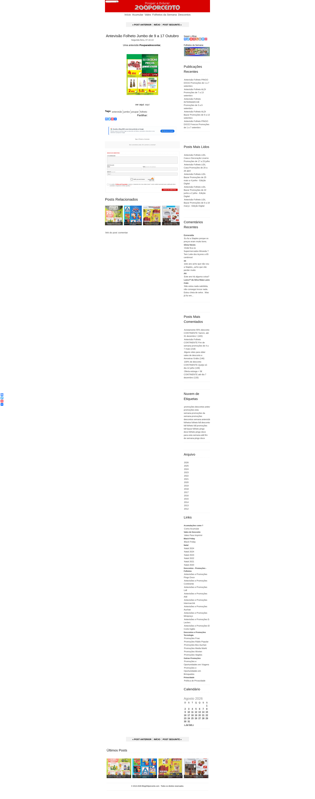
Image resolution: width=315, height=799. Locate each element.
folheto (143, 111)
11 (192, 712)
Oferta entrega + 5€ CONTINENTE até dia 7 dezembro (195, 374)
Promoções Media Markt (195, 648)
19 (196, 715)
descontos (199, 407)
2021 (186, 479)
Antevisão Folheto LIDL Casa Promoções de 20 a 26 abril (195, 167)
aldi (202, 435)
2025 (186, 466)
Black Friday (190, 542)
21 (203, 715)
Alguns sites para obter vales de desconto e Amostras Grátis (194, 355)
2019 (186, 486)
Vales (148, 14)
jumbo (126, 111)
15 (207, 712)
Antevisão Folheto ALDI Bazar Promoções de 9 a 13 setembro (197, 114)
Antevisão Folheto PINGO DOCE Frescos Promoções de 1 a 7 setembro (196, 124)
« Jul (186, 725)
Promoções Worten (193, 651)
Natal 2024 (189, 548)
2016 (186, 495)
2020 (186, 482)
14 (203, 712)
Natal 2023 (189, 555)
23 (185, 718)
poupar (135, 111)
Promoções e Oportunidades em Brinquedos (192, 671)
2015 (186, 499)
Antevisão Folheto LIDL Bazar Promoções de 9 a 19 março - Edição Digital (197, 202)
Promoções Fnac (192, 638)
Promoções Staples (193, 655)
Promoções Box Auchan (195, 645)
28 (203, 718)
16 (185, 715)
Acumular (137, 14)
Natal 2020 (189, 565)
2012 (186, 509)
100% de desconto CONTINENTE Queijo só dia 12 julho (195, 365)
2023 (186, 472)
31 (189, 721)
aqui (147, 104)
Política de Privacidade (194, 681)
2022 (186, 476)
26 (196, 718)
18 (192, 715)
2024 (186, 469)
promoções (189, 407)
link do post (111, 232)
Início (128, 14)
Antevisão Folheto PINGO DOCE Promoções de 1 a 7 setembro (196, 83)
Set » (191, 725)
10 (189, 712)
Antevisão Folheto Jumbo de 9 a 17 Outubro (142, 36)
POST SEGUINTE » (172, 25)
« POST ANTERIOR (141, 25)
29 (207, 718)
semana (197, 419)
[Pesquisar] (117, 2)
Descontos (184, 14)
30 (185, 721)
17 (189, 715)
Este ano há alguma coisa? (196, 276)
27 (199, 718)
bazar (189, 429)
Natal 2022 (189, 558)
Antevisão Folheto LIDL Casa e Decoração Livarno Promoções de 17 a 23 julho (197, 158)
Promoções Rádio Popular (196, 641)
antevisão (117, 111)
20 (199, 715)
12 (196, 712)
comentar (123, 232)
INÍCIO (157, 25)
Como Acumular (191, 529)
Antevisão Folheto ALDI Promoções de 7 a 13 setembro (195, 92)
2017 (186, 492)
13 (199, 712)
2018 (186, 489)
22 (207, 715)
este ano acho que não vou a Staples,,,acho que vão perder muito (196, 267)
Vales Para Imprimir (193, 535)
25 (192, 718)
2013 (186, 505)
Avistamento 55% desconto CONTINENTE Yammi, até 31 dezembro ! (196, 333)
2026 (186, 462)
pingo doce (200, 438)
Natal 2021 (189, 561)
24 (189, 718)
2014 (186, 502)
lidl (199, 422)
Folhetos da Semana (164, 14)
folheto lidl (191, 425)
